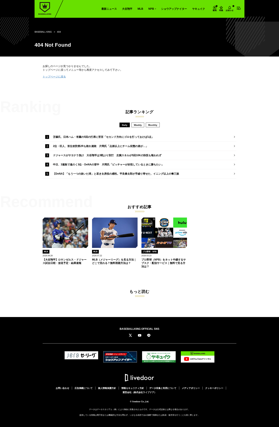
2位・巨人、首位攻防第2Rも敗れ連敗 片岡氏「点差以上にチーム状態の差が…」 (100, 146)
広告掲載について (84, 388)
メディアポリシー (191, 388)
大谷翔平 (127, 8)
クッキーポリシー (214, 388)
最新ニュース (109, 8)
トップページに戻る (54, 76)
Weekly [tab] (138, 125)
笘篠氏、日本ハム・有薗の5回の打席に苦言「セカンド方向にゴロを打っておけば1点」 (103, 136)
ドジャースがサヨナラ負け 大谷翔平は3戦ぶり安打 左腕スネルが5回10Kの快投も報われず (107, 155)
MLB (140, 8)
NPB (151, 8)
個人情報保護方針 (107, 388)
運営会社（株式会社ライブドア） (139, 392)
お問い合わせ (62, 388)
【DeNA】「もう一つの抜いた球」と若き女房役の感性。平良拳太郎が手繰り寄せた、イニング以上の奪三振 (116, 173)
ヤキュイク (198, 8)
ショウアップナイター (174, 8)
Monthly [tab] (152, 125)
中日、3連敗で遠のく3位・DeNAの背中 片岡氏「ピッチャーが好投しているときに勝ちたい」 (108, 164)
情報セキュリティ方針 (132, 388)
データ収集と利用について (162, 388)
